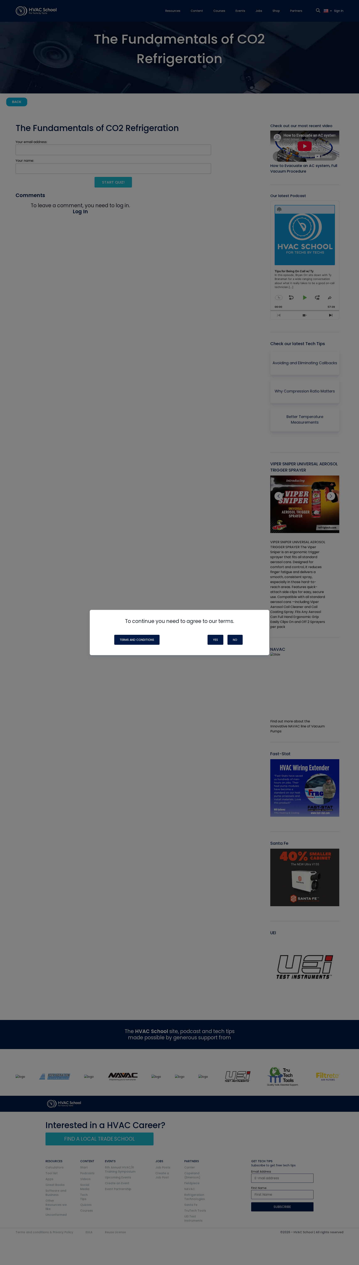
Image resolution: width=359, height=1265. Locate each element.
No (235, 640)
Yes (215, 640)
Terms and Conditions (137, 640)
